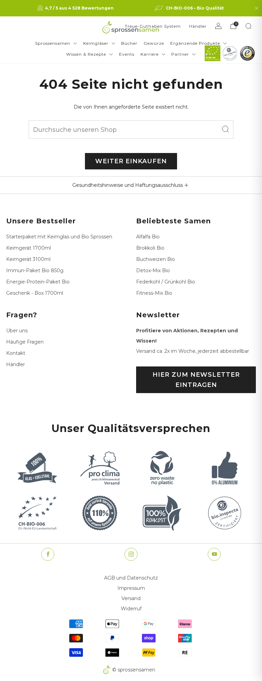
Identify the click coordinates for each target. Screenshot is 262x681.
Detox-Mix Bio (153, 270)
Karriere (150, 54)
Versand (131, 598)
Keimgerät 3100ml (28, 259)
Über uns (17, 331)
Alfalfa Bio (148, 237)
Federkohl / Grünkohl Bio (165, 282)
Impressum (131, 588)
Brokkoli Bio (150, 248)
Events (126, 54)
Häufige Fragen (25, 342)
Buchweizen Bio (155, 259)
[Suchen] (248, 26)
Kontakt (15, 353)
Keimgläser (95, 43)
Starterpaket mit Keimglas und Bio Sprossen (59, 237)
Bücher (129, 43)
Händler (198, 26)
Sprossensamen (52, 43)
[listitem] (76, 8)
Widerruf (131, 609)
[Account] (218, 26)
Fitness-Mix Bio (154, 293)
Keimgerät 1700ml (28, 248)
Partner (180, 54)
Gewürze (154, 43)
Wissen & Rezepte (86, 54)
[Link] (212, 53)
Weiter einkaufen (131, 161)
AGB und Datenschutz (131, 578)
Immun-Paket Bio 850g (34, 270)
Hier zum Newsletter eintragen (196, 380)
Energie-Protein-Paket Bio (38, 282)
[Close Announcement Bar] (256, 8)
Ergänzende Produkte (195, 43)
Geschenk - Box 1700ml (34, 293)
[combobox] (131, 129)
